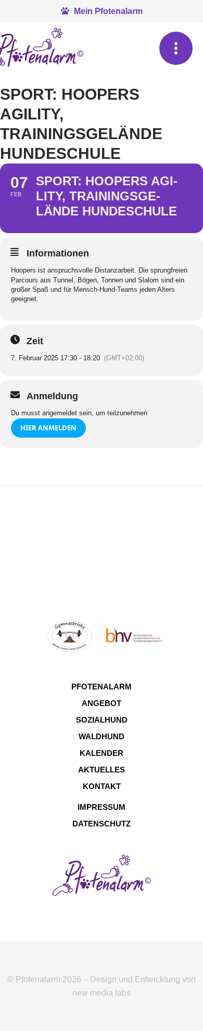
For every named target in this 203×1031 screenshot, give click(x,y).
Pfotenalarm (101, 686)
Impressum (101, 807)
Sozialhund (102, 719)
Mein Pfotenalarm (107, 11)
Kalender (101, 753)
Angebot (101, 703)
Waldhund (101, 736)
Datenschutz (101, 823)
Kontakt (102, 786)
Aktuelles (101, 769)
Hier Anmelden (48, 427)
